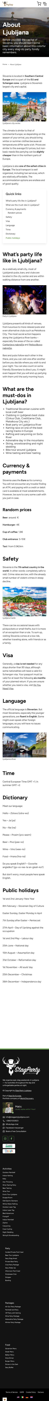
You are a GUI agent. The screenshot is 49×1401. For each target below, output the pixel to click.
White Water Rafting (10, 1204)
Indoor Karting (8, 1175)
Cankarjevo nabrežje (13, 344)
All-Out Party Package (13, 1307)
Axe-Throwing (8, 1182)
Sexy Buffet (9, 1367)
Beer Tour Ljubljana (12, 1255)
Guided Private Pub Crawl (14, 1252)
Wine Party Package (12, 1316)
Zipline (5, 1223)
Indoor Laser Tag (8, 1210)
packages (9, 1303)
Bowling (8, 1280)
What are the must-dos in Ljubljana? (22, 205)
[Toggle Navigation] (45, 3)
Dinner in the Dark (11, 1364)
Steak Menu (9, 1352)
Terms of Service (12, 1392)
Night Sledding (8, 1232)
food (7, 1345)
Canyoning (6, 1226)
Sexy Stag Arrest (11, 1258)
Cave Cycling (7, 1229)
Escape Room (7, 1198)
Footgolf (6, 1216)
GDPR (22, 1392)
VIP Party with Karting (13, 1313)
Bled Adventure (8, 1213)
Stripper (8, 1277)
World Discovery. (27, 1098)
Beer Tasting (7, 1188)
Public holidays (13, 238)
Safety (9, 217)
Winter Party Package (13, 1322)
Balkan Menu (9, 1355)
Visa (8, 221)
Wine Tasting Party (9, 1185)
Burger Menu (9, 1361)
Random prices (15, 213)
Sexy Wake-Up (10, 1268)
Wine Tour (6, 1191)
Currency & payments (16, 209)
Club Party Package (12, 1265)
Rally (4, 1179)
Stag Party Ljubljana (23, 1090)
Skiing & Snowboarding (11, 1235)
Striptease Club (10, 1274)
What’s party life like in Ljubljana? (21, 200)
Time (8, 229)
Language (10, 225)
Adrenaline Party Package (14, 1319)
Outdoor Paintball (9, 1172)
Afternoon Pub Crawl (12, 1271)
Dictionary (10, 233)
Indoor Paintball (8, 1220)
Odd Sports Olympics (10, 1201)
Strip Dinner (9, 1358)
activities (7, 1168)
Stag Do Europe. (15, 1096)
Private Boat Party (11, 1261)
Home (5, 64)
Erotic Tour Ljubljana (10, 1194)
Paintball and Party (11, 1310)
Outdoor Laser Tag (9, 1207)
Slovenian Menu (11, 1348)
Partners (41, 1392)
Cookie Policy (31, 1392)
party (7, 1248)
